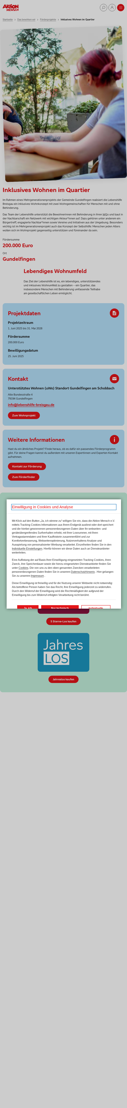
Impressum (37, 575)
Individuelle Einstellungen (27, 548)
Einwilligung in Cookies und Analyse (42, 507)
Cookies (23, 567)
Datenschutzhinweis (83, 571)
